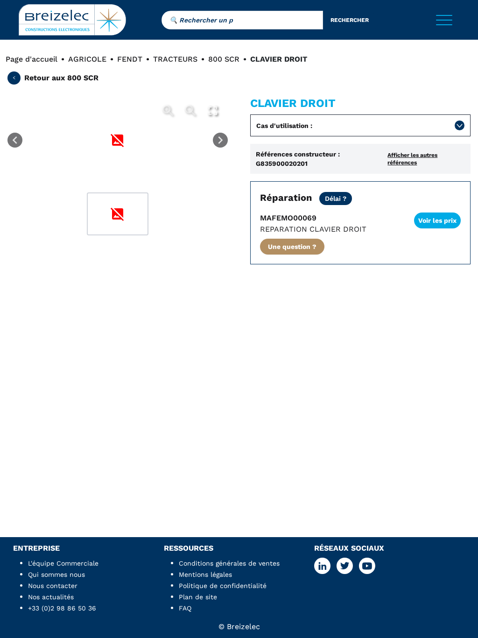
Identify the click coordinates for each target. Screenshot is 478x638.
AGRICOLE (87, 59)
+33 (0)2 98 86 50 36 (62, 608)
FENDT (129, 59)
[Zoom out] (190, 110)
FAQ (185, 608)
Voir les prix (437, 220)
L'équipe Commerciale (63, 563)
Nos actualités (51, 597)
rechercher (349, 20)
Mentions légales (205, 574)
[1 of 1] (117, 213)
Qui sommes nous (56, 574)
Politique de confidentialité (223, 585)
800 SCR (223, 59)
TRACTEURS (175, 59)
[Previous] (14, 140)
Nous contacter (52, 585)
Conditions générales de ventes (229, 563)
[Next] (220, 140)
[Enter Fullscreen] (213, 110)
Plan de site (198, 597)
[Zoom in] (168, 110)
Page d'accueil (31, 59)
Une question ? (292, 246)
